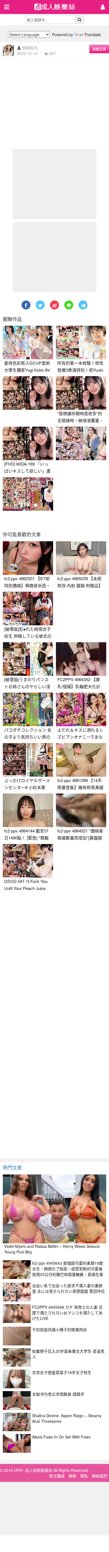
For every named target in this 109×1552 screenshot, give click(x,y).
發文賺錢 (57, 1476)
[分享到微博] (54, 304)
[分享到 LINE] (68, 304)
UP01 (58, 7)
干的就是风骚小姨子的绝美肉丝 (59, 1329)
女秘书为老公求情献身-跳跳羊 (58, 1394)
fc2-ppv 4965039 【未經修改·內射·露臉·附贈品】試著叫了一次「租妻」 (80, 585)
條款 (72, 1476)
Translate (92, 34)
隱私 (84, 1476)
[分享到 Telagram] (83, 304)
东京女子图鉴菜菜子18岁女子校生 (61, 1372)
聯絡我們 (100, 1476)
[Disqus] (54, 964)
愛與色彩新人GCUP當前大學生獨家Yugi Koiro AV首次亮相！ (27, 370)
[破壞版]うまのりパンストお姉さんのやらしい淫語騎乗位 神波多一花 (27, 686)
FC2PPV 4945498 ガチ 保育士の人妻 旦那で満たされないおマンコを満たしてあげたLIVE (67, 1312)
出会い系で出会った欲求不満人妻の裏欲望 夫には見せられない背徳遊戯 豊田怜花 (68, 1288)
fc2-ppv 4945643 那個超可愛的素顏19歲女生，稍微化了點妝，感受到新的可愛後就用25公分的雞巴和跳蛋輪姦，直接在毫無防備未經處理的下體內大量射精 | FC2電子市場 (67, 1274)
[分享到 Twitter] (40, 304)
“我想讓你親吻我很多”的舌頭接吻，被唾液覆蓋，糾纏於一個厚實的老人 (80, 420)
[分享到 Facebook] (26, 304)
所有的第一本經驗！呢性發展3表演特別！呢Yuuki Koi (80, 370)
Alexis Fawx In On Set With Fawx (61, 1437)
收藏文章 (99, 49)
